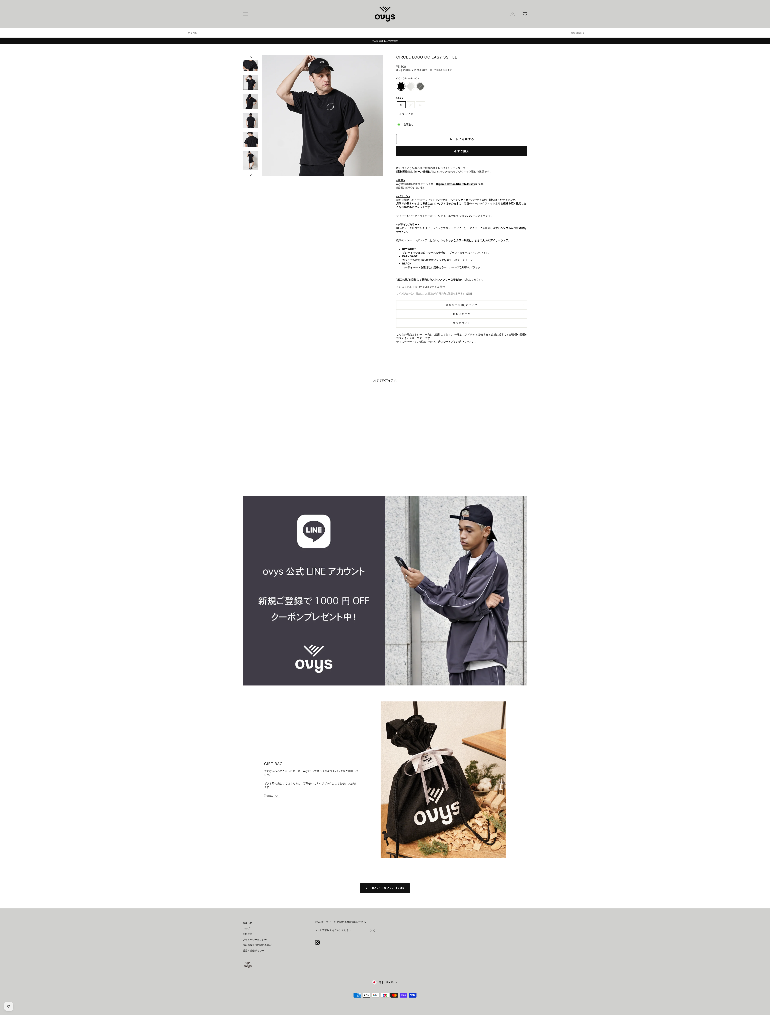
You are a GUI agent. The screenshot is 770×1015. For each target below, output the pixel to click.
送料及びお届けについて (462, 305)
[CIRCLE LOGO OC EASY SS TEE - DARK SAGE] (282, 472)
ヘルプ (246, 928)
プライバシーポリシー (255, 939)
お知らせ (247, 922)
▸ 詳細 (469, 293)
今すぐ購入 (462, 151)
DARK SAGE (420, 86)
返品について (461, 322)
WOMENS (577, 32)
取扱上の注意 (461, 313)
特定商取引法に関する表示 (257, 944)
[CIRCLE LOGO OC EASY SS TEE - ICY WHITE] (277, 472)
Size (399, 97)
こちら (276, 795)
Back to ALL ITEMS (387, 887)
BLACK (401, 86)
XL (420, 104)
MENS (192, 32)
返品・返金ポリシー (253, 950)
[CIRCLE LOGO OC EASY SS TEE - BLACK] (271, 472)
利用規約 (247, 933)
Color (407, 78)
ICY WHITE (411, 86)
